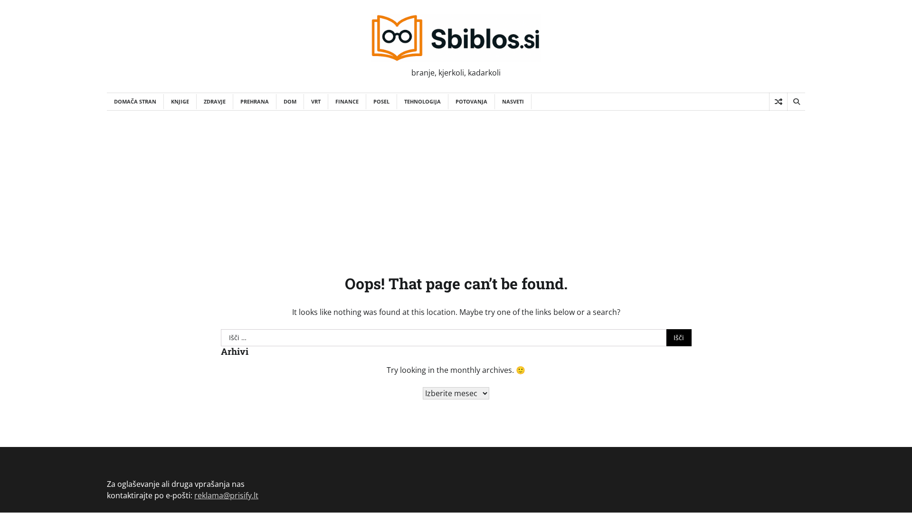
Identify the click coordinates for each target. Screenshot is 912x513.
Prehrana (254, 101)
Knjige (180, 101)
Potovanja (471, 101)
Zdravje (215, 101)
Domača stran (135, 101)
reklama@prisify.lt (226, 495)
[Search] (796, 102)
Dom (290, 101)
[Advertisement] (456, 181)
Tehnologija (422, 101)
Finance (347, 101)
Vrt (316, 101)
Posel (381, 101)
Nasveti (513, 101)
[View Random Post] (778, 102)
